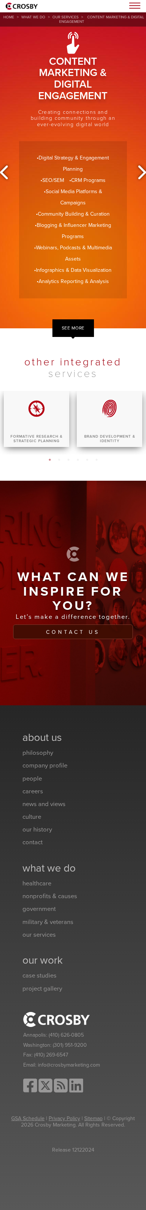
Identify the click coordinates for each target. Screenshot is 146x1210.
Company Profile (44, 765)
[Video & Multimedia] (141, 172)
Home (8, 17)
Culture (31, 817)
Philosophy (37, 753)
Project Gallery (42, 988)
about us (42, 737)
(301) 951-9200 (70, 1045)
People (32, 778)
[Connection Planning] (5, 172)
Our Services (65, 17)
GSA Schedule (28, 1118)
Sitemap (93, 1118)
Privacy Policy (64, 1118)
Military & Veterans (47, 922)
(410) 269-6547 (51, 1055)
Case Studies (39, 975)
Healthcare (36, 883)
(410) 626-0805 (66, 1035)
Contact (32, 842)
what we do (33, 17)
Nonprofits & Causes (49, 896)
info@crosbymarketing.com (69, 1065)
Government (39, 909)
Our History (37, 829)
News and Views (44, 804)
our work (42, 960)
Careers (32, 791)
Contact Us (73, 632)
